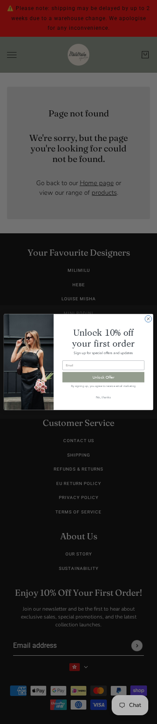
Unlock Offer (103, 377)
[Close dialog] (148, 319)
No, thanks (103, 397)
